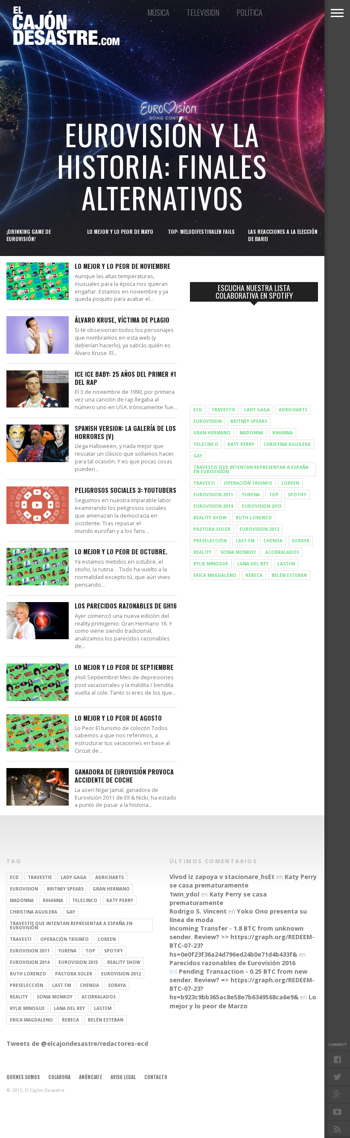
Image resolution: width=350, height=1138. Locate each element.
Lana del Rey (252, 564)
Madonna (251, 433)
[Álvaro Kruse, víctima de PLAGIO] (37, 351)
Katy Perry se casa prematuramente (243, 881)
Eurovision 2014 (213, 506)
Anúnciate (90, 1077)
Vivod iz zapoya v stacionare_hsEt (221, 877)
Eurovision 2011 (213, 495)
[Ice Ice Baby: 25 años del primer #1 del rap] (37, 405)
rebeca (253, 575)
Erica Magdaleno (214, 575)
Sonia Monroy (238, 552)
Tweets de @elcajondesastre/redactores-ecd (77, 1043)
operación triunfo (248, 483)
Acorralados (282, 552)
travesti (204, 483)
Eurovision (207, 421)
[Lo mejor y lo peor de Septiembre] (37, 698)
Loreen (290, 483)
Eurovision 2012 (259, 529)
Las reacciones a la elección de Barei (283, 235)
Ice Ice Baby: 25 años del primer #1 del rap (125, 378)
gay (197, 456)
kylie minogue (210, 564)
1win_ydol (184, 894)
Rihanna (282, 433)
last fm (245, 541)
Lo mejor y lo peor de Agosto (118, 718)
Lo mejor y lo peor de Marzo (242, 1001)
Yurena (251, 495)
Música (158, 12)
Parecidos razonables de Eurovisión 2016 (232, 963)
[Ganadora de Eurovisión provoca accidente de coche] (37, 803)
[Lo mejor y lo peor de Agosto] (37, 749)
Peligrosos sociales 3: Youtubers (125, 490)
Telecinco (206, 444)
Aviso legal (123, 1077)
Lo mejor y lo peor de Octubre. (121, 552)
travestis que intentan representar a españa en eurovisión (251, 469)
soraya (300, 541)
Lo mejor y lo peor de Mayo (120, 231)
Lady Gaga (257, 410)
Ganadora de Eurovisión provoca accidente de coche (124, 776)
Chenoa (273, 541)
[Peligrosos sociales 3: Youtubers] (37, 521)
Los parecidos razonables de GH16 (126, 606)
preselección (210, 541)
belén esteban (289, 575)
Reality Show (210, 518)
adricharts (293, 410)
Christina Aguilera (287, 444)
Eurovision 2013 (262, 506)
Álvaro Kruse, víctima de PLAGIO (122, 320)
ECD (197, 410)
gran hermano (211, 433)
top (274, 495)
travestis (223, 410)
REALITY (202, 552)
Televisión (203, 12)
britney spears (248, 421)
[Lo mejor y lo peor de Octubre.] (37, 583)
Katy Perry (241, 444)
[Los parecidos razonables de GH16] (37, 636)
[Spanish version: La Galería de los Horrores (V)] (37, 459)
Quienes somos (23, 1077)
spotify (297, 495)
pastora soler (211, 529)
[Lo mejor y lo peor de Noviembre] (37, 297)
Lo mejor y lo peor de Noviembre (122, 266)
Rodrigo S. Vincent (198, 911)
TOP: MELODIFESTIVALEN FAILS (201, 231)
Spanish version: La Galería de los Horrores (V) (125, 432)
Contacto (155, 1077)
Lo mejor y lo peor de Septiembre (124, 668)
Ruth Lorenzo (254, 518)
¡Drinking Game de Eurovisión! (28, 235)
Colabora (59, 1077)
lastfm (286, 564)
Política (249, 12)
